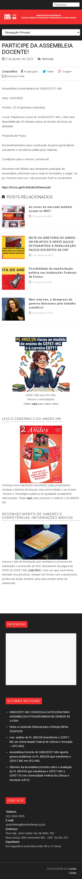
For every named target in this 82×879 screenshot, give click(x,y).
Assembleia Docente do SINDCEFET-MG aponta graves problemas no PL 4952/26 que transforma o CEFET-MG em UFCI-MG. (40, 756)
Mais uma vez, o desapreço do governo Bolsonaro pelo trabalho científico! (52, 303)
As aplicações (31, 71)
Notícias (48, 59)
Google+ (67, 71)
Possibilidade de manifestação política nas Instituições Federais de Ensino (53, 272)
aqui (34, 403)
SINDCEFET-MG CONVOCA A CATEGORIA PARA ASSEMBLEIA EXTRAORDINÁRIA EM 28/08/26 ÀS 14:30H (40, 716)
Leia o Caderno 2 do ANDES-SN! (31, 419)
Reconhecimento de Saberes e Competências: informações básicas (37, 516)
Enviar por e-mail (15, 76)
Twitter (50, 71)
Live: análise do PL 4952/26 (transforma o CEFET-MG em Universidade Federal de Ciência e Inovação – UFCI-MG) (41, 742)
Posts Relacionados (29, 197)
